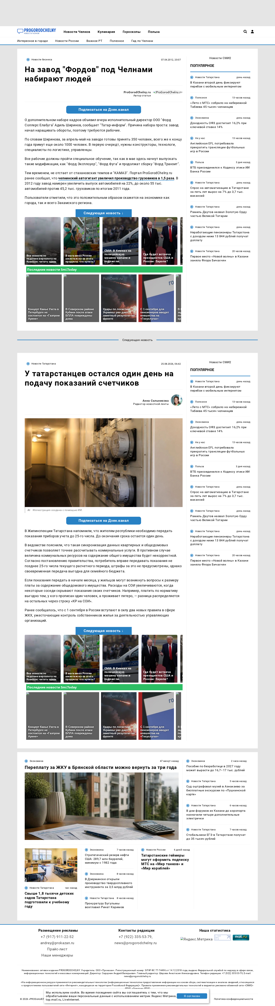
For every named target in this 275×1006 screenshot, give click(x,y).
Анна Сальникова (156, 400)
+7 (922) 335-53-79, (136, 937)
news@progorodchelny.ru (135, 943)
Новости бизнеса (41, 59)
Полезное (201, 97)
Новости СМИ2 (220, 58)
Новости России (156, 849)
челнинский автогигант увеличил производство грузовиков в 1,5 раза (116, 178)
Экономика (202, 117)
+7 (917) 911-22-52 (57, 937)
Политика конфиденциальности (233, 999)
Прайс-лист (57, 949)
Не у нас (200, 138)
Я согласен (192, 996)
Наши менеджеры (57, 955)
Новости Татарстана (207, 77)
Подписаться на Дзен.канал (104, 110)
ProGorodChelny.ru (137, 92)
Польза (199, 162)
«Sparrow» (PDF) (141, 988)
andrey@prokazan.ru (57, 943)
